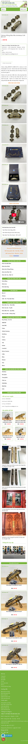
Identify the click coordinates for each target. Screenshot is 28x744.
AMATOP (4, 322)
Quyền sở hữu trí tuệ (5, 696)
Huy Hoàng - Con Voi (7, 319)
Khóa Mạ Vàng (5, 286)
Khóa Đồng (4, 281)
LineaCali (4, 348)
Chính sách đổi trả (5, 706)
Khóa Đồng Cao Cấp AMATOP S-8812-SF (14, 664)
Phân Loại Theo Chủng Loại (14, 302)
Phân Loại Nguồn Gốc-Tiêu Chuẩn (14, 369)
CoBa (3, 354)
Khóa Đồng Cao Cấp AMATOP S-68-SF (14, 585)
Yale (3, 342)
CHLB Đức (4, 383)
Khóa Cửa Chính (6, 266)
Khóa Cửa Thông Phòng (7, 269)
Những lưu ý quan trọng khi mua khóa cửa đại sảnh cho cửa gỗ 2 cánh (13, 538)
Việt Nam (4, 371)
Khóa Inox (4, 284)
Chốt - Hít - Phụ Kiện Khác (8, 298)
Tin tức (4, 444)
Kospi (3, 336)
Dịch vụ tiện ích (4, 694)
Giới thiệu (3, 677)
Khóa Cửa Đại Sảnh (6, 263)
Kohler (3, 345)
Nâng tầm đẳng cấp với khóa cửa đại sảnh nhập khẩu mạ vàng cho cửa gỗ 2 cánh (14, 466)
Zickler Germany (6, 331)
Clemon (4, 295)
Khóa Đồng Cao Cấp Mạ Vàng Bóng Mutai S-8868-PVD (7, 437)
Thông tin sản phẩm (6, 63)
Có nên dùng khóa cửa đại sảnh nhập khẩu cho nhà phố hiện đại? (13, 510)
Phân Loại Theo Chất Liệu (14, 278)
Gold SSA (4, 325)
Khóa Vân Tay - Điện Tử (7, 274)
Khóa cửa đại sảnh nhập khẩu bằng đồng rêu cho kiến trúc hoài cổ (14, 488)
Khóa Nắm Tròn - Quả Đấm (8, 310)
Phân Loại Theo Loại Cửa (14, 261)
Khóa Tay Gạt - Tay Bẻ (7, 307)
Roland (3, 359)
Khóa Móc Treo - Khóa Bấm (8, 304)
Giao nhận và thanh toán (6, 704)
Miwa (3, 356)
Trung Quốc (5, 377)
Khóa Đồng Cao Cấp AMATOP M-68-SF (14, 611)
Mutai (3, 365)
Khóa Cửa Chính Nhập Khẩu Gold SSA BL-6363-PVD (20, 422)
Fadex (3, 328)
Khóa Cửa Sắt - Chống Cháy (8, 313)
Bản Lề (3, 293)
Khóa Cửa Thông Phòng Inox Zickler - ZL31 (7, 422)
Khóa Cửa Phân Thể (6, 272)
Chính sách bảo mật (5, 698)
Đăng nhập (25, 1)
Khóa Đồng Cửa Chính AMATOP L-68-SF (14, 638)
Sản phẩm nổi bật (7, 410)
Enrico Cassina (5, 351)
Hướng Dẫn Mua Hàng (6, 686)
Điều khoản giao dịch (5, 693)
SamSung (4, 334)
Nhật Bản (4, 386)
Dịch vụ (2, 684)
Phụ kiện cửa (14, 290)
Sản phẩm (3, 679)
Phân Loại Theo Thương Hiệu (14, 317)
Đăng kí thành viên (5, 707)
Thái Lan (4, 380)
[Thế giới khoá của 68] (14, 4)
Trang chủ (3, 676)
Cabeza (3, 339)
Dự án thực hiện (4, 683)
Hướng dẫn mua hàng (6, 702)
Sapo (27, 740)
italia (3, 388)
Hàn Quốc (4, 374)
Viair (3, 362)
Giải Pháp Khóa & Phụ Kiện (14, 392)
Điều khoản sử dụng (5, 691)
